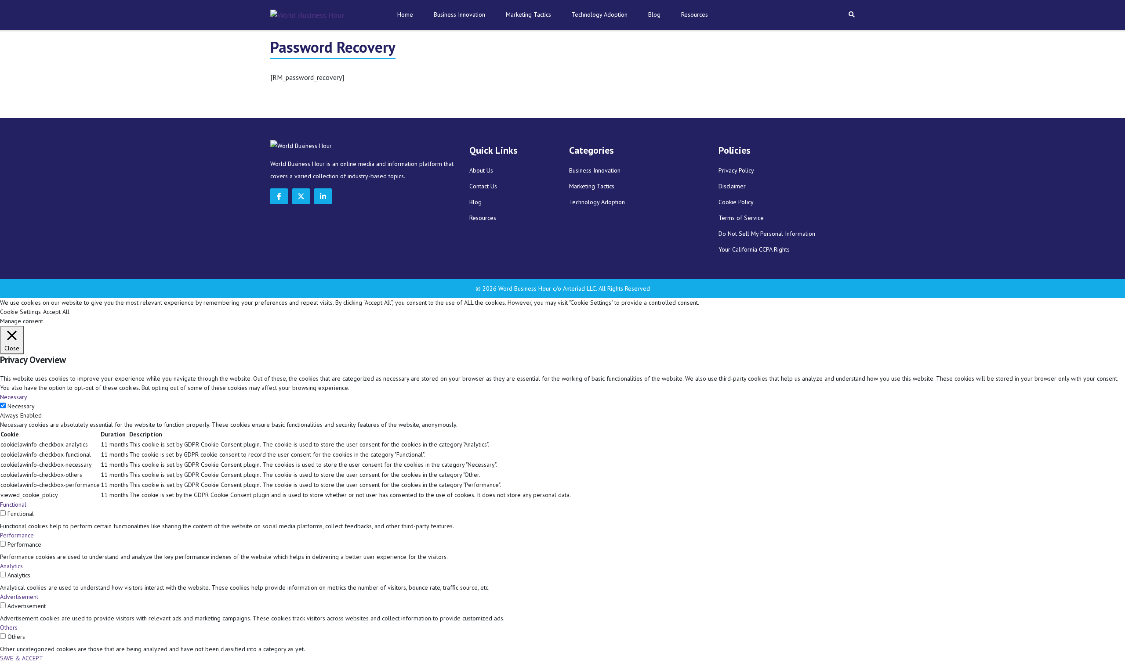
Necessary (21, 406)
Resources (694, 14)
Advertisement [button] (19, 597)
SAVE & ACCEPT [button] (21, 658)
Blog (654, 14)
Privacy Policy (736, 170)
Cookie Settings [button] (20, 312)
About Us (481, 170)
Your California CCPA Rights (754, 249)
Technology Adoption (600, 14)
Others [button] (9, 627)
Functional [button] (13, 504)
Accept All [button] (56, 312)
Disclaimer (732, 186)
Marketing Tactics (528, 14)
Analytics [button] (11, 566)
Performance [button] (17, 535)
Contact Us (483, 186)
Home (405, 14)
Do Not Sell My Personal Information (767, 234)
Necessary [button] (13, 397)
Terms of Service (741, 218)
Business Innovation (459, 14)
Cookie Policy (736, 202)
